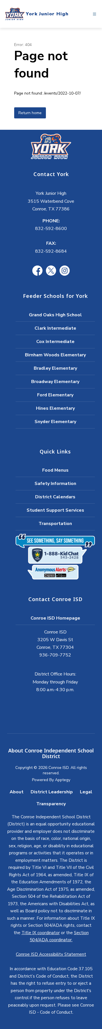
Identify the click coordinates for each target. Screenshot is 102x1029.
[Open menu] (94, 14)
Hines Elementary (55, 408)
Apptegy (62, 780)
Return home (30, 113)
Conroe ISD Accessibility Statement (51, 954)
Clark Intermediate (55, 328)
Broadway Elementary (55, 381)
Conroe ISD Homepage (55, 618)
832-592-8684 (51, 251)
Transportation (55, 523)
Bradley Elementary (55, 368)
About (17, 792)
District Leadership (52, 792)
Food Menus (55, 470)
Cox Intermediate (55, 341)
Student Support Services (55, 510)
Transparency (51, 804)
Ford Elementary (55, 395)
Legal (86, 792)
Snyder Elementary (55, 422)
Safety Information (55, 483)
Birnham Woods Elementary (55, 355)
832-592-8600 (51, 228)
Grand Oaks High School (55, 315)
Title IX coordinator (41, 933)
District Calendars (55, 497)
